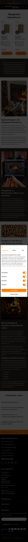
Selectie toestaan (14, 294)
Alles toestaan (14, 290)
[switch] (25, 277)
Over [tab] (23, 250)
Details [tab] (14, 250)
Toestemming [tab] (5, 250)
